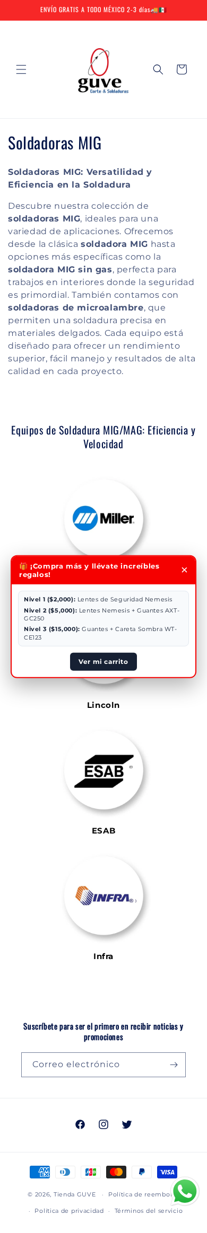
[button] (21, 69)
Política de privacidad (69, 1210)
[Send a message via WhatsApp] (185, 1191)
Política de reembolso (143, 1194)
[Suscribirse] (173, 1064)
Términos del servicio (149, 1210)
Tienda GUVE (75, 1194)
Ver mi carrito (103, 662)
